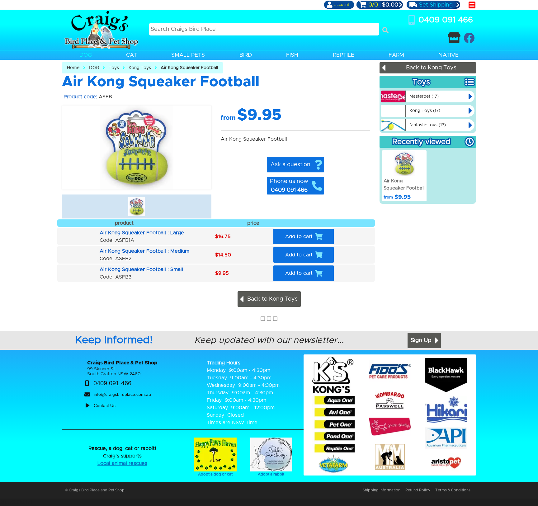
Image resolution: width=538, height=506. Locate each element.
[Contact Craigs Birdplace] (454, 38)
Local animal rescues (122, 463)
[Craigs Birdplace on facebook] (469, 38)
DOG (94, 68)
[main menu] (472, 5)
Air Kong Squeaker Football (189, 68)
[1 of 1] (137, 206)
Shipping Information (381, 490)
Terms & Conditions (452, 490)
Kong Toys (140, 68)
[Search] (385, 30)
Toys (114, 68)
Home (73, 68)
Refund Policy (417, 490)
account (341, 5)
